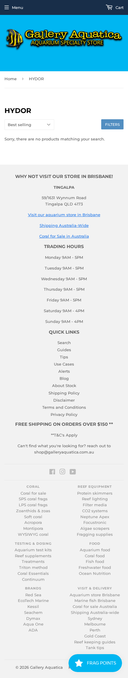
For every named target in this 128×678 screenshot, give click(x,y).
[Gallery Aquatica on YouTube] (73, 472)
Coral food (95, 556)
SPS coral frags (33, 499)
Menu (17, 7)
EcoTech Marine (33, 600)
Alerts (64, 371)
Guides (64, 349)
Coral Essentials (33, 573)
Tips (64, 357)
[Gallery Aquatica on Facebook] (52, 472)
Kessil (33, 606)
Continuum (33, 579)
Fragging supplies (95, 534)
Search (64, 342)
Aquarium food (95, 550)
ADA (33, 630)
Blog (64, 378)
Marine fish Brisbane (94, 600)
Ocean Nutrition (95, 573)
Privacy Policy (64, 414)
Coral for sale (33, 493)
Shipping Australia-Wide (64, 225)
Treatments (33, 561)
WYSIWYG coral (33, 534)
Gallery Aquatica (46, 667)
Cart (119, 7)
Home (10, 78)
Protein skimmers (95, 493)
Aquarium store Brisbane (95, 595)
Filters (112, 124)
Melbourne (95, 624)
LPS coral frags (33, 505)
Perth (95, 630)
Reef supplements (33, 556)
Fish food (95, 561)
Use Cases (64, 364)
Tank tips (95, 648)
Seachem (33, 612)
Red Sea (33, 595)
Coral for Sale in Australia (64, 236)
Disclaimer (64, 400)
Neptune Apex (94, 517)
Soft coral (33, 517)
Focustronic (94, 522)
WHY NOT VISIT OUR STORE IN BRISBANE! (64, 176)
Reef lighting (95, 499)
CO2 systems (95, 511)
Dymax (33, 618)
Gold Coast (95, 636)
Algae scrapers (95, 528)
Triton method (33, 567)
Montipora (33, 528)
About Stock (64, 385)
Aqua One (33, 624)
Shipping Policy (64, 393)
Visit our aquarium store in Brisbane (64, 214)
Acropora (33, 522)
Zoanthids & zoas (33, 511)
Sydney (95, 618)
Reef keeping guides (94, 642)
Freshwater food (95, 567)
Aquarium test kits (33, 550)
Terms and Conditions (64, 407)
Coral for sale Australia (95, 606)
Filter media (95, 505)
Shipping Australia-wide (95, 612)
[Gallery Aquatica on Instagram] (62, 472)
